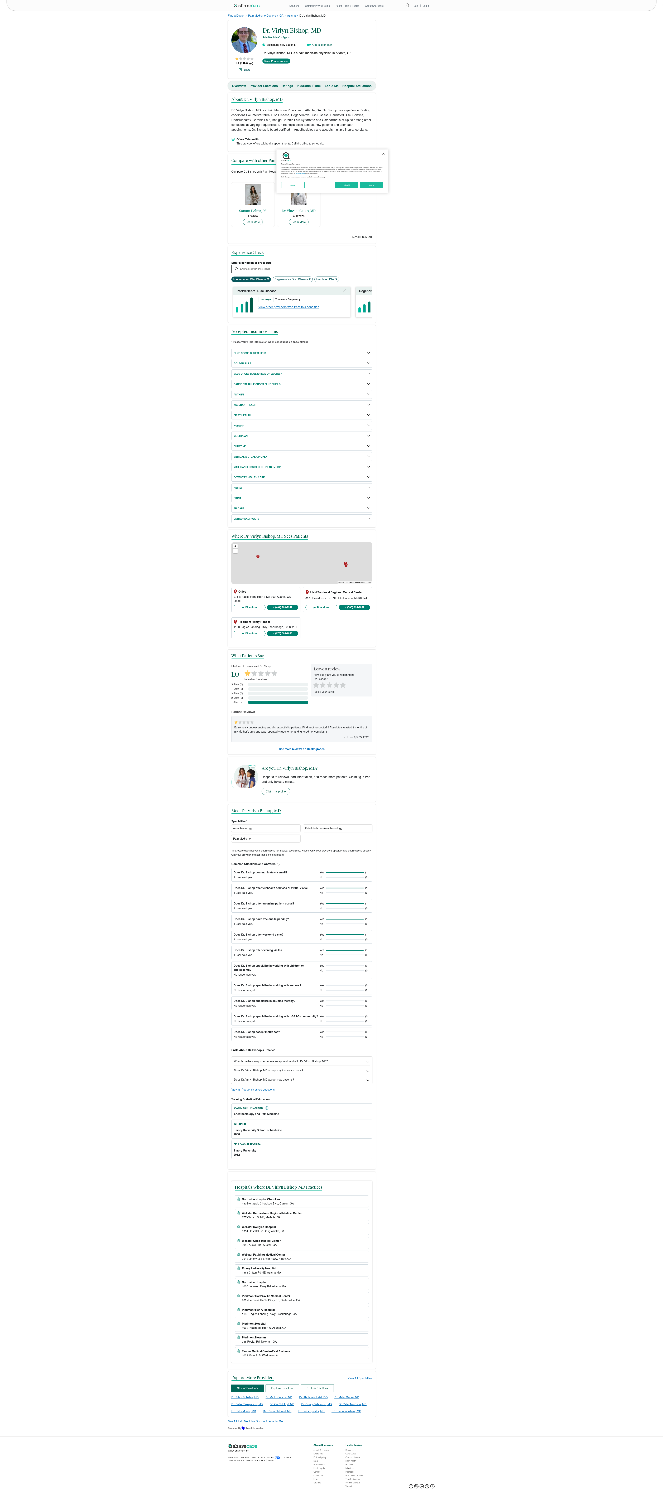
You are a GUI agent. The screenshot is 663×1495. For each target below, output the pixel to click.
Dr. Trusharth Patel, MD (277, 1411)
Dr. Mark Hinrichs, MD (279, 1397)
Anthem (239, 394)
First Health (242, 415)
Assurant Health (245, 405)
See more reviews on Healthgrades (302, 749)
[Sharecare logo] (266, 1446)
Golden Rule (242, 363)
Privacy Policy (300, 173)
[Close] (383, 153)
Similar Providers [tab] (247, 1388)
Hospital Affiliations (357, 86)
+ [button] (235, 546)
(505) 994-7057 (355, 607)
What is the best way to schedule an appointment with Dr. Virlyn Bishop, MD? (281, 1061)
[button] (278, 864)
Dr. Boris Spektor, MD (311, 1411)
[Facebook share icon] (411, 1487)
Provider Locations (264, 86)
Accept (371, 185)
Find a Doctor (236, 15)
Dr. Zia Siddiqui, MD (282, 1404)
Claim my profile (276, 791)
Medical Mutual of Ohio (250, 456)
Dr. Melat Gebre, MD (346, 1397)
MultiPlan (241, 436)
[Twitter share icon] (427, 1487)
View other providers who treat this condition (288, 306)
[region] (332, 171)
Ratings (287, 86)
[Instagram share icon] (416, 1487)
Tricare (239, 508)
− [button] (235, 551)
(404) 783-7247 (283, 607)
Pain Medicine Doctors (262, 15)
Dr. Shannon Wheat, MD (346, 1411)
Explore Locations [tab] (282, 1388)
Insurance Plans (309, 85)
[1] (315, 684)
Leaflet (341, 582)
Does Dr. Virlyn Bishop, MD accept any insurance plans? (268, 1070)
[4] (336, 684)
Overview (239, 86)
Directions (251, 607)
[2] (322, 684)
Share (247, 69)
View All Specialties (360, 1378)
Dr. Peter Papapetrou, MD (247, 1404)
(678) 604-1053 (283, 633)
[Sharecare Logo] (248, 5)
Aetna (238, 487)
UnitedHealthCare (246, 518)
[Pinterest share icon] (432, 1487)
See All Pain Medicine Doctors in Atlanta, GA (255, 1421)
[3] (329, 684)
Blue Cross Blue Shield (250, 353)
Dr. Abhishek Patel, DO (313, 1397)
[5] (343, 684)
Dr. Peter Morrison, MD (353, 1404)
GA (282, 15)
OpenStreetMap (354, 582)
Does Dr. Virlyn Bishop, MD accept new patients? (264, 1079)
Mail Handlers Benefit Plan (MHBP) (257, 467)
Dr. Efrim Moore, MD (243, 1411)
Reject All (347, 185)
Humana (239, 425)
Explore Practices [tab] (317, 1388)
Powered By (234, 1428)
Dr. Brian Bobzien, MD (245, 1397)
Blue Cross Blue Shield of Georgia (258, 373)
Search (407, 5)
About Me (331, 86)
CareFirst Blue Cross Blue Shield (257, 384)
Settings (293, 185)
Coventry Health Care (249, 477)
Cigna (237, 498)
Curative (240, 446)
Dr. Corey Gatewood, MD (316, 1404)
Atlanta (291, 15)
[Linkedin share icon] (421, 1487)
